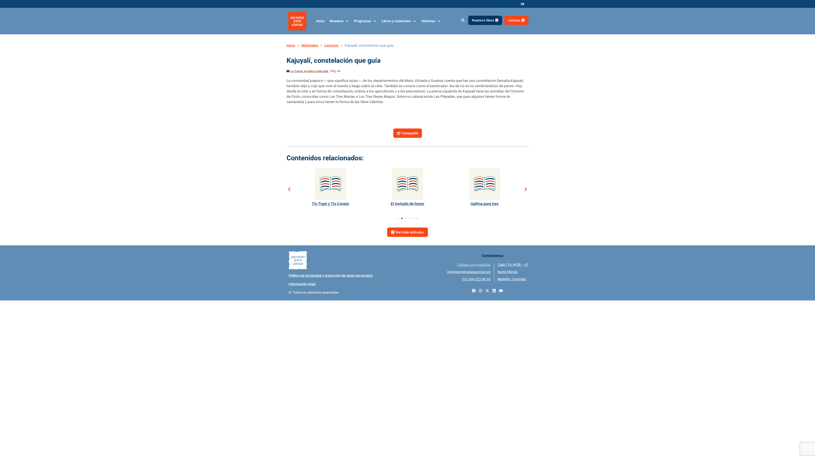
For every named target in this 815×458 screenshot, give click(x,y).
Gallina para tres (485, 203)
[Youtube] (501, 291)
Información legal (302, 284)
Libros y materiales (396, 21)
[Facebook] (474, 291)
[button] (462, 20)
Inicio (320, 21)
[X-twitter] (487, 291)
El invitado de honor (407, 203)
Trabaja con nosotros (473, 265)
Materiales (309, 45)
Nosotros (336, 21)
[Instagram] (480, 291)
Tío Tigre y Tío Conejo (330, 203)
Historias (428, 21)
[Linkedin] (494, 291)
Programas (362, 21)
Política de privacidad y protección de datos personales (331, 276)
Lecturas (332, 45)
